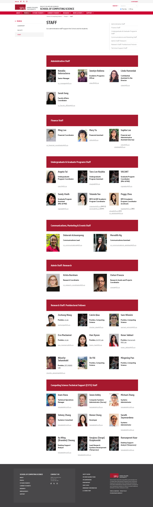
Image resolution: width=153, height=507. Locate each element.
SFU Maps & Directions (89, 477)
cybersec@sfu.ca (94, 206)
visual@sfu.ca (113, 211)
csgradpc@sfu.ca (126, 186)
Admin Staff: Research (118, 41)
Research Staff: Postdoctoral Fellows (124, 44)
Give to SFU (86, 485)
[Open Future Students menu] (45, 13)
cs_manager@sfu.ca (64, 83)
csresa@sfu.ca (115, 287)
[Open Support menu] (93, 13)
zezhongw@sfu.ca (64, 325)
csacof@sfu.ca (94, 83)
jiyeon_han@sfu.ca (95, 345)
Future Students (38, 13)
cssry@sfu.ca (125, 145)
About (18, 13)
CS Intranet (134, 1)
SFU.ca (131, 9)
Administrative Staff (118, 24)
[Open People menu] (30, 13)
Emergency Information (90, 488)
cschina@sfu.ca (94, 209)
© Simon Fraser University (116, 493)
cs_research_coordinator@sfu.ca (74, 285)
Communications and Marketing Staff (124, 37)
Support (89, 13)
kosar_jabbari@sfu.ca (128, 347)
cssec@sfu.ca (125, 85)
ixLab (67, 320)
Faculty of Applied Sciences (49, 6)
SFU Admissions (87, 480)
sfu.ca (17, 1)
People (26, 13)
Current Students (53, 13)
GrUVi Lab (99, 340)
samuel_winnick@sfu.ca (129, 327)
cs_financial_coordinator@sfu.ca (57, 145)
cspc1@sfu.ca (62, 186)
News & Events (78, 13)
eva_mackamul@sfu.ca (65, 345)
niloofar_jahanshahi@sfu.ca (55, 373)
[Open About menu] (22, 13)
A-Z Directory (87, 490)
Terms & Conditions (114, 491)
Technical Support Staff (119, 48)
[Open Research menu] (71, 13)
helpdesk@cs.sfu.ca (64, 407)
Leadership (21, 26)
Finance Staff (115, 28)
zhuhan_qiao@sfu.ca (96, 327)
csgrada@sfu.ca (63, 209)
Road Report (86, 482)
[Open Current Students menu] (61, 13)
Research (66, 13)
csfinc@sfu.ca (93, 140)
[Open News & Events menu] (84, 13)
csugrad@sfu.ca (94, 184)
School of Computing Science (57, 9)
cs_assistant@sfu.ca (116, 213)
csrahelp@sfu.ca (119, 147)
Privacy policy (123, 491)
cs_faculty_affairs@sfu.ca (66, 106)
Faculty (19, 30)
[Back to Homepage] (26, 7)
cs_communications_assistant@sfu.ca (123, 245)
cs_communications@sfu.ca (72, 245)
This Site (124, 9)
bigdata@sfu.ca (126, 209)
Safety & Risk (86, 474)
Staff (19, 34)
